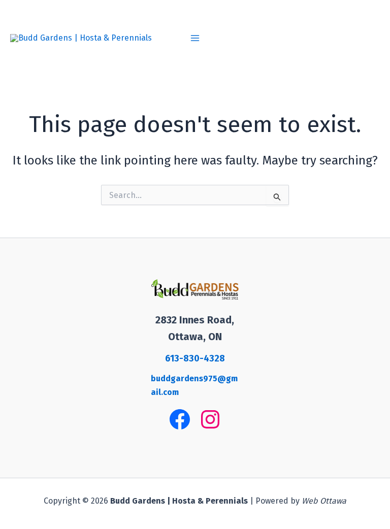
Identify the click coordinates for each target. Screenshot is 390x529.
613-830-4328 (195, 358)
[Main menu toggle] (195, 38)
